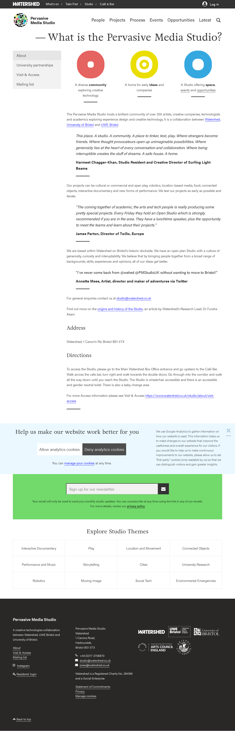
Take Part (72, 4)
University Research (196, 564)
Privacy (80, 691)
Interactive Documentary (38, 548)
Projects (117, 20)
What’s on (52, 4)
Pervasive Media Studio (42, 20)
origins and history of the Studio (120, 308)
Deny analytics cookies (104, 449)
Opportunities (180, 20)
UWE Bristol (109, 124)
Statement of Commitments (92, 686)
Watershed (212, 119)
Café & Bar (107, 4)
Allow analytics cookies (59, 449)
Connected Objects (195, 548)
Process (137, 20)
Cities (143, 564)
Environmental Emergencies (196, 580)
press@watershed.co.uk (94, 665)
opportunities (206, 90)
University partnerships (35, 65)
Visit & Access (28, 74)
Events (156, 20)
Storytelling (91, 564)
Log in (214, 4)
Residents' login (27, 674)
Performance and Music (39, 564)
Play (91, 548)
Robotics (39, 580)
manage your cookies (79, 463)
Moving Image (91, 580)
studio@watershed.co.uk (134, 298)
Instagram (23, 665)
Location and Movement (143, 548)
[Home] (21, 20)
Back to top (23, 719)
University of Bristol (80, 124)
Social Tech (143, 580)
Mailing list (25, 84)
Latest (205, 20)
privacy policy (136, 506)
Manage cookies (85, 696)
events (185, 90)
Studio (89, 4)
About (21, 55)
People (98, 20)
